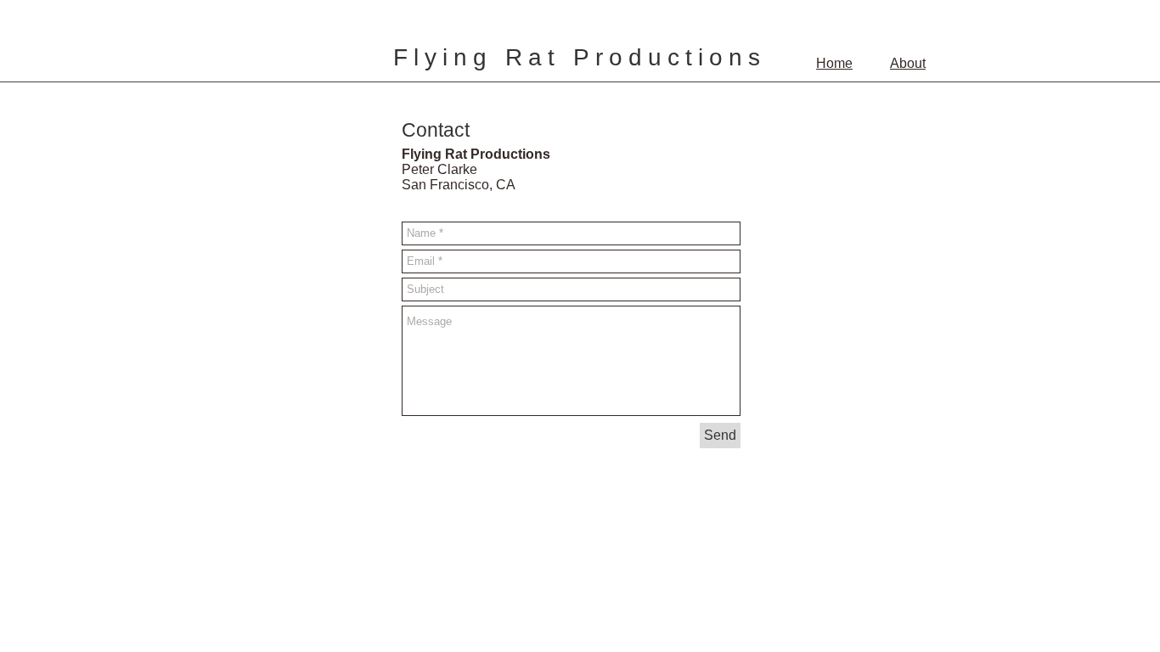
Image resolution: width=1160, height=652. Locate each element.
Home (834, 63)
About (908, 63)
